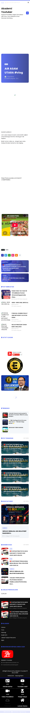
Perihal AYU (11, 676)
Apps (2, 640)
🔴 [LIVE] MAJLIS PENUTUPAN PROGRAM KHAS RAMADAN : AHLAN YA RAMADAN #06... (13, 447)
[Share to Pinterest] (12, 255)
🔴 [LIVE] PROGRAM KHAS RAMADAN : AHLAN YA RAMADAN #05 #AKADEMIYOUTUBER (15, 475)
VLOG (6, 64)
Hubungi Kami (19, 676)
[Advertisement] (15, 35)
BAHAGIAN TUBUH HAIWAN (16, 427)
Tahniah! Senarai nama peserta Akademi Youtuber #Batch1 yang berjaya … (18, 415)
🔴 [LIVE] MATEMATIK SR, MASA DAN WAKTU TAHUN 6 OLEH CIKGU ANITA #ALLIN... (19, 553)
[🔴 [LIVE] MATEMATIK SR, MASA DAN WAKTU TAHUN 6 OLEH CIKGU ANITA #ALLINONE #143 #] (6, 3)
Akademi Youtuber (20, 671)
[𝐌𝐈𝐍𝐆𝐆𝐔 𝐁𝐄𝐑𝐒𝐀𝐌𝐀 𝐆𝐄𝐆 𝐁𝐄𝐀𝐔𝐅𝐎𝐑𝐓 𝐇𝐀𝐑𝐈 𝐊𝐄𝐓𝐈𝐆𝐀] (4, 574)
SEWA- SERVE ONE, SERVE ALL (20, 302)
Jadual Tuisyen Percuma (8, 637)
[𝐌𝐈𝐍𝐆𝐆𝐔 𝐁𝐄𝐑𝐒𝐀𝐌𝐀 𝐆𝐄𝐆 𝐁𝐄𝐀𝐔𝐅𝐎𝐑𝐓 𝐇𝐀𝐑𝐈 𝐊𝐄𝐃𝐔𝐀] (15, 514)
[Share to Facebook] (2, 255)
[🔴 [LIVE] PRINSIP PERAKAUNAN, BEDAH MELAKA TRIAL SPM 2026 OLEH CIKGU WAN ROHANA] (4, 564)
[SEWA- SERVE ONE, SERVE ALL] (5, 304)
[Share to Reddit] (16, 255)
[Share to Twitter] (5, 255)
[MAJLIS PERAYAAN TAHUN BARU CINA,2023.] (5, 329)
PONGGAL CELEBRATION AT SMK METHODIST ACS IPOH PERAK (20, 315)
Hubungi (3, 632)
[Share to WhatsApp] (9, 255)
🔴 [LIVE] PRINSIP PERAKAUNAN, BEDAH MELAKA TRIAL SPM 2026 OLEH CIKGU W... (19, 563)
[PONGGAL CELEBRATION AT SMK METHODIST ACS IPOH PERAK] (5, 320)
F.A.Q (2, 630)
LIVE (3, 2)
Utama (3, 627)
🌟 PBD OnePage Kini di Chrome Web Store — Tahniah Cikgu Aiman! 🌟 (17, 422)
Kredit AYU (4, 635)
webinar (5, 528)
